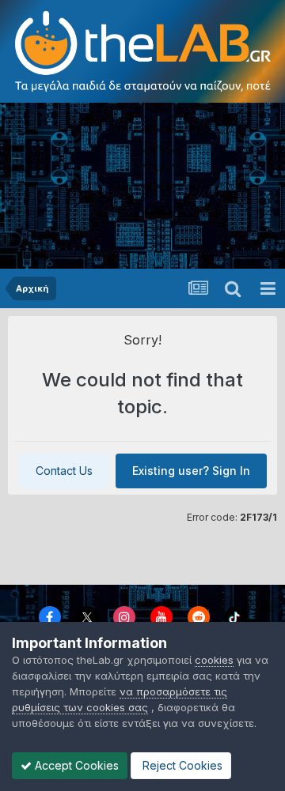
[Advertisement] (142, 186)
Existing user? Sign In (191, 470)
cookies (214, 660)
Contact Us (64, 470)
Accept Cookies (75, 765)
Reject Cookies (180, 765)
